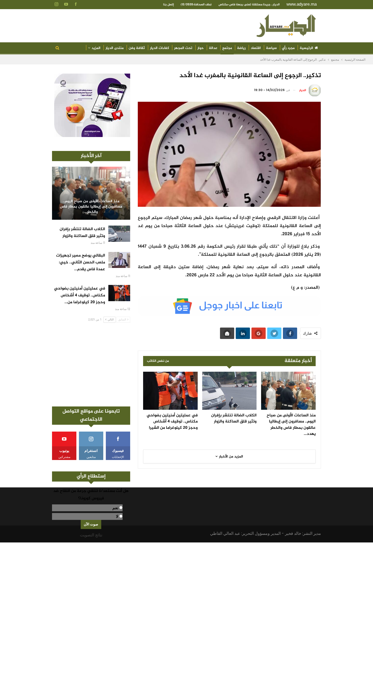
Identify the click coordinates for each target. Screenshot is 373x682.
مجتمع (227, 48)
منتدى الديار (115, 48)
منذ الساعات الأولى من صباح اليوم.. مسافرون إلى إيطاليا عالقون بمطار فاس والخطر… (91, 207)
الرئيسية (306, 48)
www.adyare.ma (301, 4)
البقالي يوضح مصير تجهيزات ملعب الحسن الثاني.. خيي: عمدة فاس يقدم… (80, 262)
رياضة (241, 48)
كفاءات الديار (159, 48)
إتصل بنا (168, 4)
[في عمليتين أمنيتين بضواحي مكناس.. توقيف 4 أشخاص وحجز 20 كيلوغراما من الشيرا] (170, 391)
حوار (200, 48)
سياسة (271, 48)
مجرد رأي (288, 48)
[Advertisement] (91, 364)
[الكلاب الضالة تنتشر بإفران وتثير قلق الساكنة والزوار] (229, 391)
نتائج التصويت (91, 535)
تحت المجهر (183, 48)
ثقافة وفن (137, 48)
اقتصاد (256, 48)
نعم (115, 507)
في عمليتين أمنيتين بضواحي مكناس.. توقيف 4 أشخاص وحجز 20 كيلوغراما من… (79, 295)
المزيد (96, 48)
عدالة (213, 48)
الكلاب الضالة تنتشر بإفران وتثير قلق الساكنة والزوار (82, 233)
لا (117, 516)
